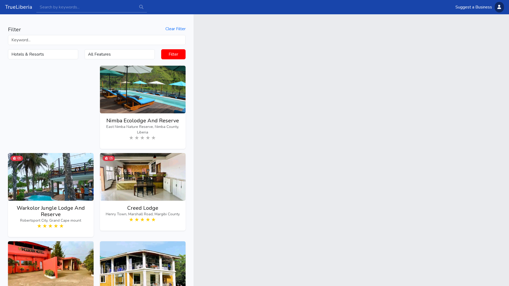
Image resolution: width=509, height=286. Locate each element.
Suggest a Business (473, 7)
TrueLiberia (18, 7)
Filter (173, 54)
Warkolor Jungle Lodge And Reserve (51, 211)
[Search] (86, 7)
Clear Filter (175, 29)
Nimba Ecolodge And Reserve (142, 121)
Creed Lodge (142, 208)
